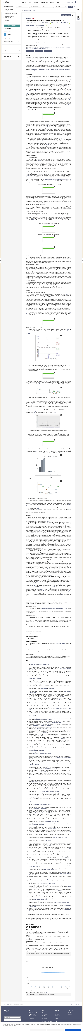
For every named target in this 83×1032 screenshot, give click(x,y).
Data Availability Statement (9, 16)
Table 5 (37, 221)
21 (61, 107)
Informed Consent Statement (10, 14)
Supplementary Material (60, 643)
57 (41, 589)
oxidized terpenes (36, 70)
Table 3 (61, 217)
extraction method (54, 69)
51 (52, 585)
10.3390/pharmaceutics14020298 (29, 10)
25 (43, 128)
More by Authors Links (8, 41)
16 (60, 97)
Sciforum (56, 1012)
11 (64, 93)
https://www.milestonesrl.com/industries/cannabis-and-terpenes (58, 179)
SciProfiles (57, 1018)
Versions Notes (48, 51)
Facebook (70, 1014)
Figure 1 (68, 330)
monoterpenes (67, 69)
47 (48, 579)
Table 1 (36, 90)
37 (43, 558)
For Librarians (44, 1017)
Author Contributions (8, 10)
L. (34, 69)
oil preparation (47, 69)
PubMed (47, 664)
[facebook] (34, 927)
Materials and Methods (9, 3)
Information (36, 2)
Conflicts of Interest (8, 18)
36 (60, 552)
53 (54, 586)
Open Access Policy (33, 1015)
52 (38, 586)
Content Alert (77, 1004)
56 (40, 589)
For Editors (44, 1015)
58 (43, 590)
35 (39, 530)
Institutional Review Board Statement (11, 13)
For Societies (44, 1020)
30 (46, 144)
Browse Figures (39, 51)
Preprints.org (57, 1015)
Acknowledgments (8, 17)
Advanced (76, 6)
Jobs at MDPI (31, 1018)
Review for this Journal (12, 22)
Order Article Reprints (66, 15)
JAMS (56, 1021)
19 (68, 104)
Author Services (44, 2)
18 (52, 103)
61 (61, 594)
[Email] (27, 927)
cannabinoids (61, 69)
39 (47, 568)
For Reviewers (45, 1014)
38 (67, 564)
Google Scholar (34, 664)
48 (37, 581)
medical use (41, 69)
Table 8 (55, 412)
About (58, 2)
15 (59, 97)
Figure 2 (38, 383)
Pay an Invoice (32, 1014)
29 (38, 143)
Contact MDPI (31, 1017)
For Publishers (45, 1018)
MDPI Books (57, 1014)
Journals (24, 2)
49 (48, 584)
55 (62, 588)
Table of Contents (7, 56)
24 (47, 126)
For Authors (44, 1012)
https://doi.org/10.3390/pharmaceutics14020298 (48, 42)
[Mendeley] (40, 927)
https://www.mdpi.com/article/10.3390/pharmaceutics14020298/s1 (55, 608)
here (32, 954)
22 (47, 124)
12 (69, 94)
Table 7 (68, 329)
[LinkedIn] (32, 927)
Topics (30, 2)
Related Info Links (7, 38)
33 (32, 403)
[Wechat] (36, 927)
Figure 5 (57, 452)
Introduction (7, 2)
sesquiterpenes (29, 70)
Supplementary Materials (9, 9)
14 (32, 97)
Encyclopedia (57, 1020)
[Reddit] (38, 927)
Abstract (6, 1)
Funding (6, 12)
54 (61, 588)
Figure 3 (36, 411)
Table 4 (33, 219)
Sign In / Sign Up (70, 2)
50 (35, 585)
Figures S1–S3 (38, 274)
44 (36, 573)
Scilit (44, 664)
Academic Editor (7, 31)
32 (48, 144)
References (7, 20)
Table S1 (39, 160)
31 (47, 144)
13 (31, 97)
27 (68, 131)
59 (69, 590)
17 (69, 99)
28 (61, 138)
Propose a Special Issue (11, 25)
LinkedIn (69, 1012)
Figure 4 (36, 451)
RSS (72, 1004)
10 (28, 93)
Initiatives (52, 2)
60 (68, 591)
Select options (7, 1017)
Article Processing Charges (34, 1012)
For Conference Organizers (47, 1021)
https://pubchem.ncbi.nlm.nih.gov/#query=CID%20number (39, 110)
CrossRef (40, 664)
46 (46, 579)
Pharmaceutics (6, 1004)
